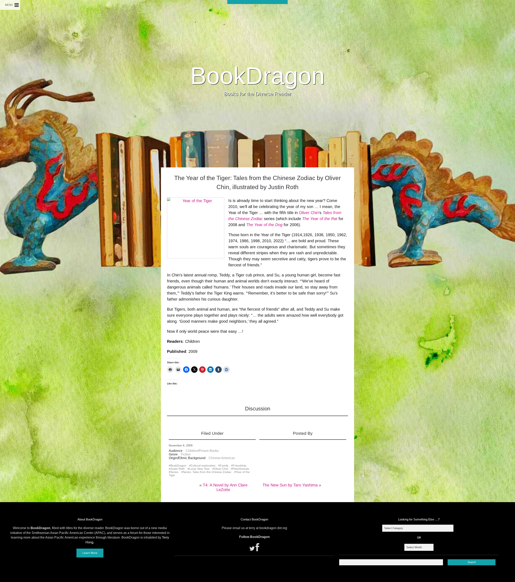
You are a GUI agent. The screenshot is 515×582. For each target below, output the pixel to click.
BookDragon (257, 75)
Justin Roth (177, 468)
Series (174, 472)
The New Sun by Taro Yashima (290, 485)
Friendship (239, 465)
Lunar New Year (199, 468)
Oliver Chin (309, 212)
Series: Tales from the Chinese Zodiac (207, 472)
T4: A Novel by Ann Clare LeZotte (225, 487)
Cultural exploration (203, 465)
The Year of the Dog (264, 224)
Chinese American (222, 458)
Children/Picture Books (202, 450)
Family (224, 465)
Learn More (89, 552)
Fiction (186, 454)
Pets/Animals (241, 468)
